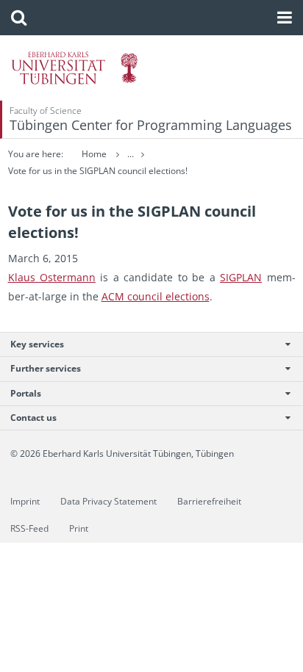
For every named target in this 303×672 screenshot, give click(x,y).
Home (94, 154)
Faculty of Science (46, 110)
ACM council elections (155, 296)
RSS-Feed (29, 528)
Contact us (33, 417)
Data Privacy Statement (108, 501)
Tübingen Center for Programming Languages (151, 125)
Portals (25, 393)
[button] (19, 17)
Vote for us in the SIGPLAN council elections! (98, 171)
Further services (45, 368)
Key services (37, 344)
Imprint (25, 501)
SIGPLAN (241, 277)
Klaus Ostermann (52, 277)
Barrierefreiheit (209, 501)
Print (78, 528)
